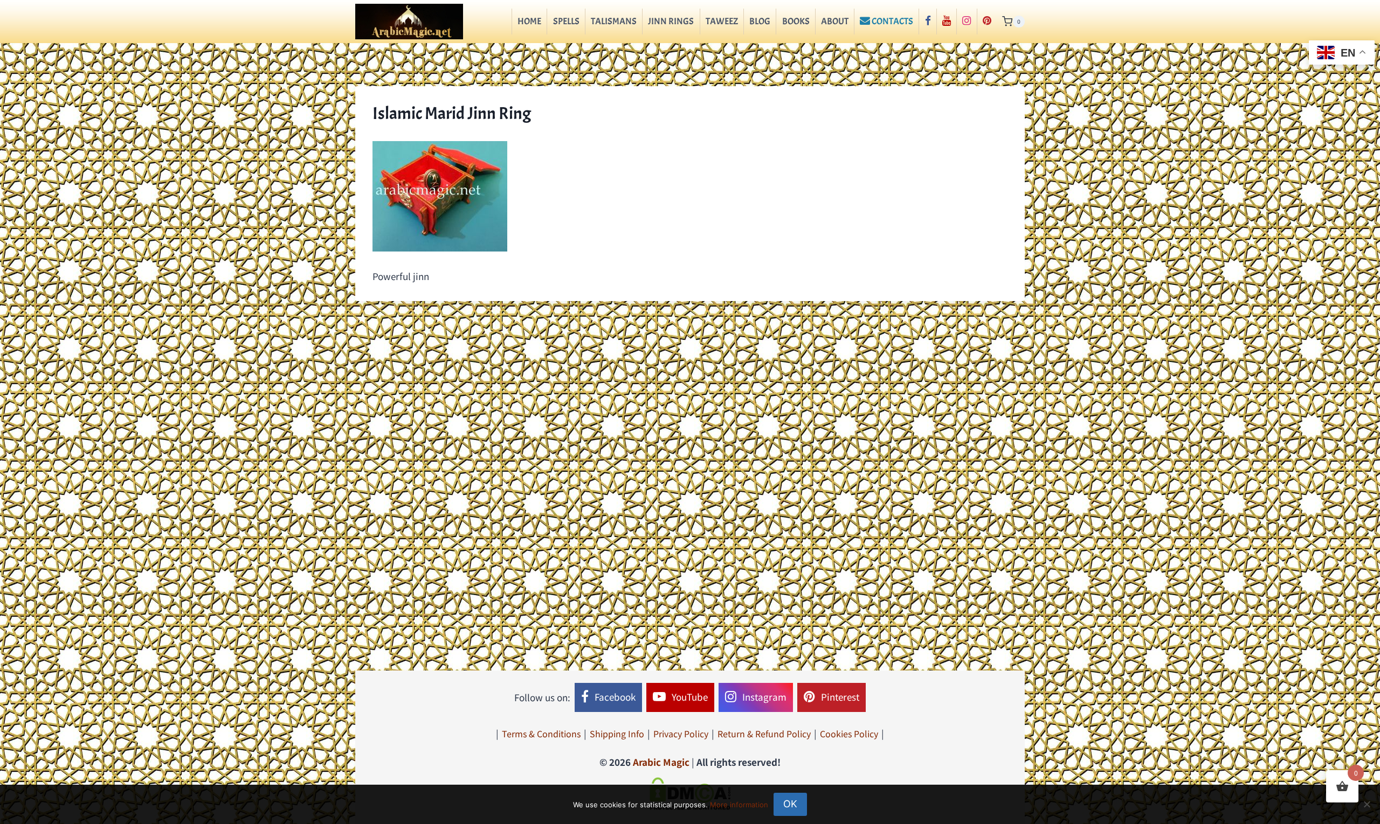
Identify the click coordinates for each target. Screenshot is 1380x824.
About (834, 21)
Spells (566, 21)
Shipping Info (617, 733)
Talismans (614, 21)
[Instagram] (966, 21)
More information (739, 804)
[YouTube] (946, 21)
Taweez (722, 21)
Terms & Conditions (541, 733)
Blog (759, 21)
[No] (1366, 804)
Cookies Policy (849, 733)
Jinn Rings (671, 21)
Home (529, 21)
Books (796, 21)
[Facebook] (927, 21)
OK (790, 803)
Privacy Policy (680, 733)
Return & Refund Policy (764, 733)
